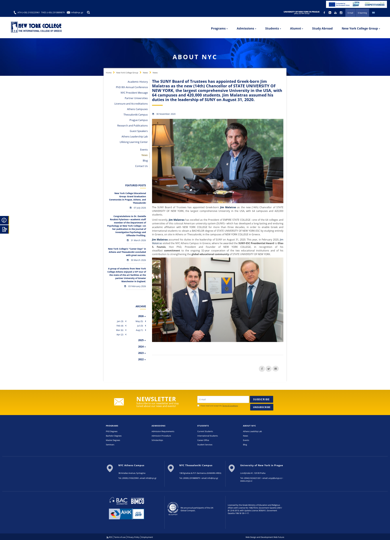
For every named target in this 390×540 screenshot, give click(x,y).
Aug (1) (139, 330)
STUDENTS (203, 425)
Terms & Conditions (230, 405)
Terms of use (120, 537)
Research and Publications (132, 125)
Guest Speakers (139, 131)
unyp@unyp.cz (275, 478)
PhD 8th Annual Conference (132, 87)
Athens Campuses (137, 109)
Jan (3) (120, 321)
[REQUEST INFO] (4, 220)
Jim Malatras (228, 207)
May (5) (139, 321)
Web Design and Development (259, 537)
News (145, 72)
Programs (218, 28)
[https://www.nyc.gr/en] (36, 27)
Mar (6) (119, 330)
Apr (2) (120, 334)
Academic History (138, 81)
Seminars (110, 444)
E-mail (350, 12)
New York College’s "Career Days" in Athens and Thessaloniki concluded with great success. (127, 252)
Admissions (245, 28)
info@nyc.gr (77, 12)
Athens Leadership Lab (135, 136)
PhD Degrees (111, 431)
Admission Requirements (163, 431)
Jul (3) (140, 325)
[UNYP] (301, 12)
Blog (145, 160)
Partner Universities (136, 98)
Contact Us (141, 166)
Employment (147, 537)
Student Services (204, 444)
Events (144, 149)
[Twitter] (269, 369)
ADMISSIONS (158, 425)
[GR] (373, 12)
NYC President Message (134, 92)
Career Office (203, 440)
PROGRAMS (112, 425)
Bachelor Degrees (114, 435)
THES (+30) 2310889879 (53, 12)
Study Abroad (322, 28)
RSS (110, 537)
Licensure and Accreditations (131, 103)
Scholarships (157, 440)
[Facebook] (262, 369)
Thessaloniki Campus (136, 114)
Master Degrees (113, 440)
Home (109, 72)
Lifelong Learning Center (134, 142)
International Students (207, 435)
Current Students (205, 431)
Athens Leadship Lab (252, 431)
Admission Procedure (161, 435)
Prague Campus (138, 120)
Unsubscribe (261, 407)
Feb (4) (120, 325)
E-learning (362, 12)
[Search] (88, 12)
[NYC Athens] (356, 4)
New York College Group (360, 28)
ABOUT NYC (249, 425)
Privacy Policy (133, 537)
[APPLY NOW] (4, 229)
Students (272, 28)
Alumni (295, 28)
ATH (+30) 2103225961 (29, 12)
